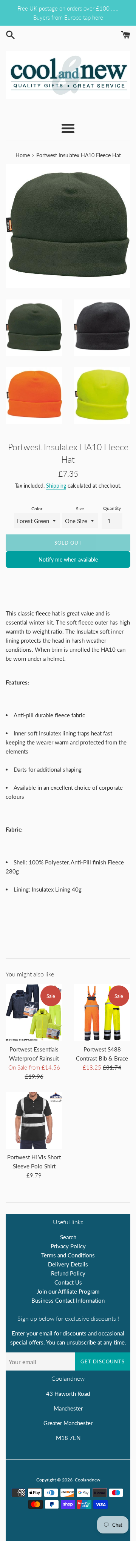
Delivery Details (68, 1264)
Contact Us (68, 1282)
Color (36, 508)
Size (80, 508)
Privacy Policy (68, 1246)
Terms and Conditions (68, 1255)
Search (68, 1237)
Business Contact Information (68, 1300)
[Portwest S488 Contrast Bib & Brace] (102, 1012)
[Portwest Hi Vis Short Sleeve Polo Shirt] (34, 1120)
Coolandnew (87, 1480)
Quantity (112, 508)
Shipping (56, 485)
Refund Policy (68, 1273)
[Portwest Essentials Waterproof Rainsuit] (34, 1012)
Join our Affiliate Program (68, 1291)
